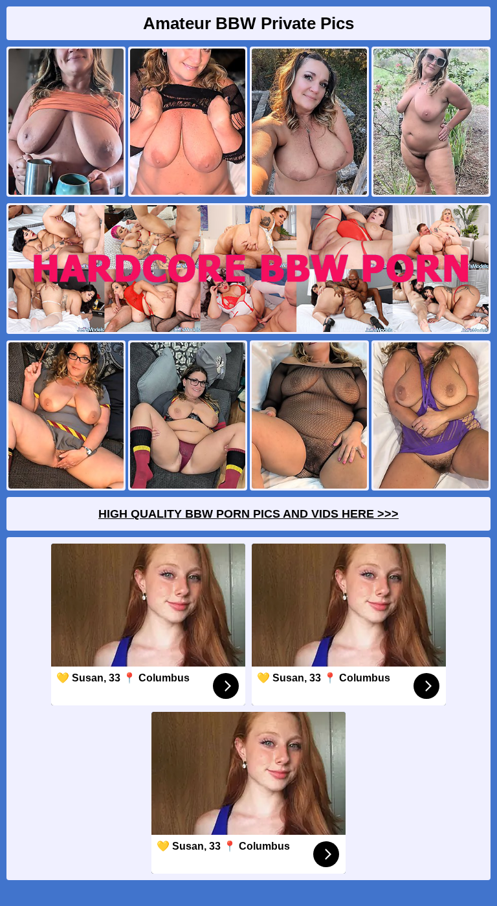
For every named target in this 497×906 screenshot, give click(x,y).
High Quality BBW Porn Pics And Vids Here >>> (248, 513)
